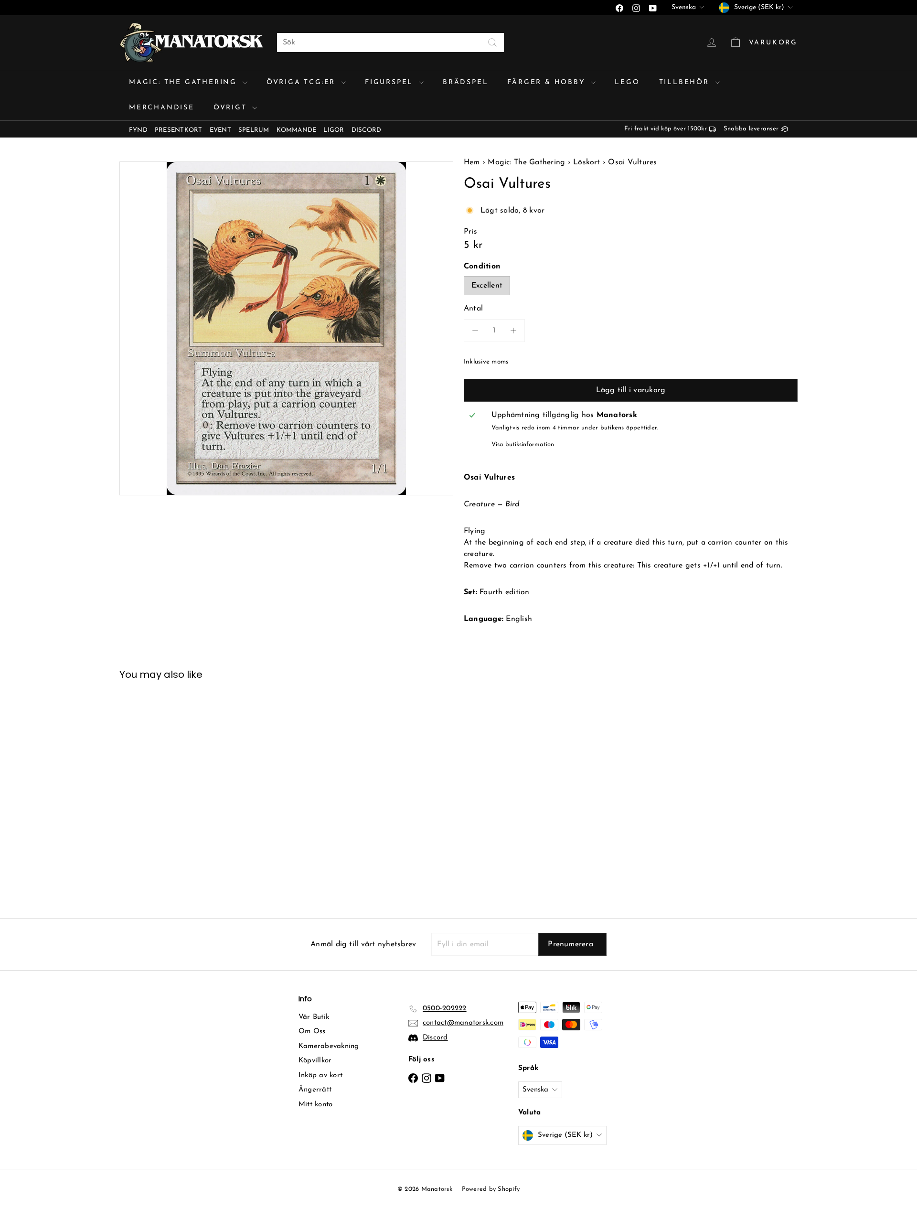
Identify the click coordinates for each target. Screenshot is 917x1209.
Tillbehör (686, 82)
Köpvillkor (315, 1060)
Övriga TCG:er (303, 82)
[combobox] (390, 42)
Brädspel (465, 82)
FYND (138, 130)
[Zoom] (286, 328)
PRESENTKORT (179, 130)
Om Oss (312, 1031)
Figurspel (390, 82)
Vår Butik (314, 1017)
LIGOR (333, 130)
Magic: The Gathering (184, 82)
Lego (627, 82)
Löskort (586, 162)
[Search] (492, 42)
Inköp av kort (320, 1075)
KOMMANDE (297, 130)
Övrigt (231, 107)
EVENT (220, 130)
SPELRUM (253, 130)
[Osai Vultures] (171, 792)
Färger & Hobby (547, 82)
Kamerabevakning (329, 1046)
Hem (473, 162)
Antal (473, 308)
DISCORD (367, 130)
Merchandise (161, 107)
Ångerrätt (315, 1089)
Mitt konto (315, 1104)
